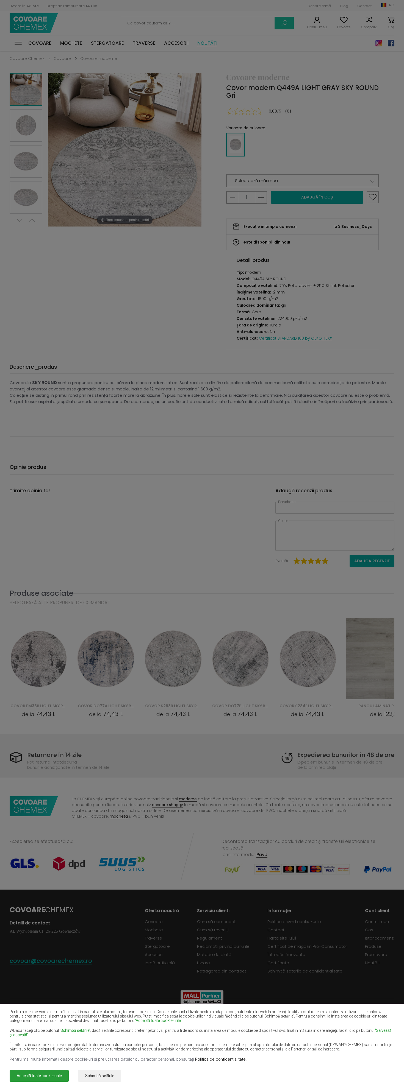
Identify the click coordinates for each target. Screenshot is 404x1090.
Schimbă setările (99, 1076)
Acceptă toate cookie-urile (39, 1076)
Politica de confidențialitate (220, 1059)
